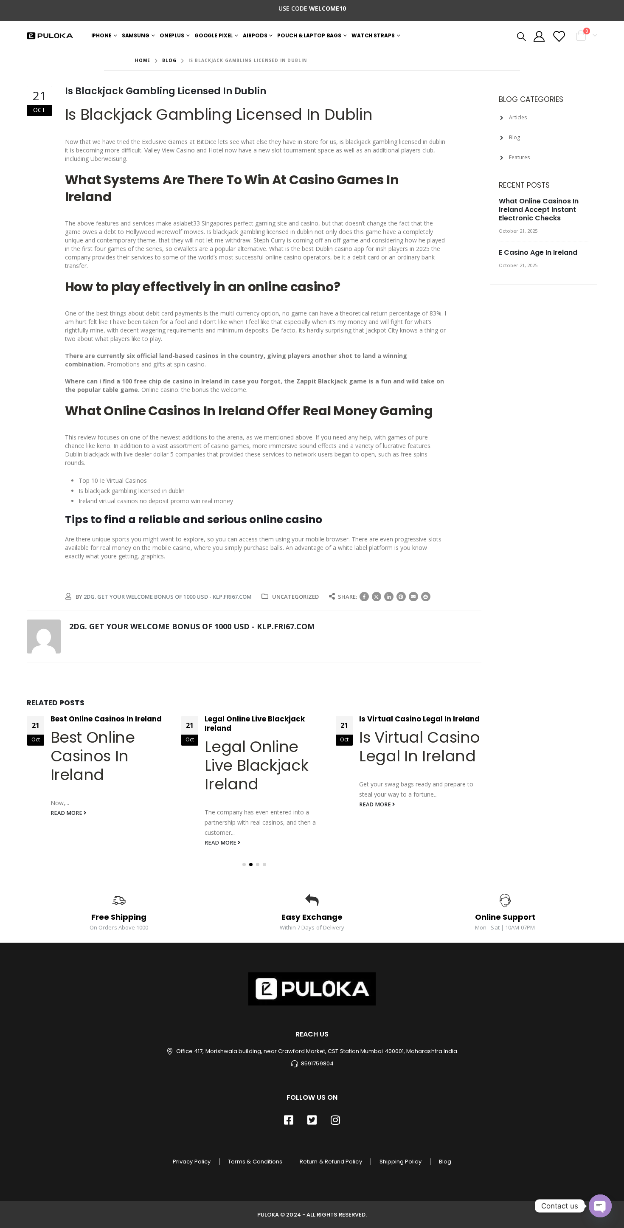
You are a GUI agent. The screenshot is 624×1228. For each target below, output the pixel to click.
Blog (514, 137)
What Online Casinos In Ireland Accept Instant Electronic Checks (539, 209)
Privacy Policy (192, 1162)
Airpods (255, 35)
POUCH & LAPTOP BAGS (309, 35)
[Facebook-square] (288, 1120)
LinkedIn (389, 596)
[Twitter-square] (312, 1120)
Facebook (364, 596)
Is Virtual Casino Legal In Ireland (419, 719)
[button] (244, 864)
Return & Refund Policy (331, 1162)
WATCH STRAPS (373, 35)
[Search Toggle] (521, 36)
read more (67, 813)
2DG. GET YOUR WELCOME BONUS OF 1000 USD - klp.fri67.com (168, 596)
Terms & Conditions (255, 1162)
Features (519, 157)
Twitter (376, 596)
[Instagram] (335, 1120)
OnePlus (172, 35)
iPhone (101, 35)
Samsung (135, 35)
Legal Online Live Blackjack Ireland (255, 723)
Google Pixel (213, 35)
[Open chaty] (600, 1205)
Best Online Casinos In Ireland (106, 719)
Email (413, 596)
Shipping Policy (400, 1162)
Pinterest (401, 596)
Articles (518, 117)
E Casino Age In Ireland (538, 252)
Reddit (425, 596)
